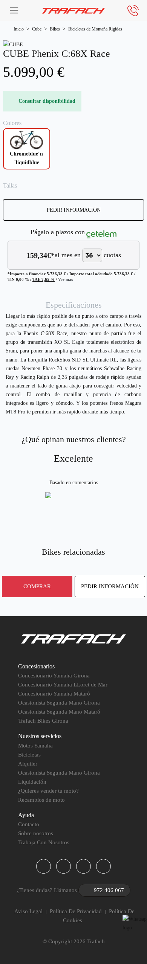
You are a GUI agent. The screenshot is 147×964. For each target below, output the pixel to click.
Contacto (28, 824)
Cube (36, 29)
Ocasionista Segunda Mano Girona (59, 703)
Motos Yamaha (35, 746)
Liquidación (32, 782)
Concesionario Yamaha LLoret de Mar (62, 685)
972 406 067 (109, 890)
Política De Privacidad (76, 911)
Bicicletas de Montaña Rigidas (95, 29)
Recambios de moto (41, 800)
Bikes (55, 29)
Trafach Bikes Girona (43, 721)
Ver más (65, 279)
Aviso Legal (28, 911)
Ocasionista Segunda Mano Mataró (59, 712)
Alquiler (27, 764)
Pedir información (74, 210)
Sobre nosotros (35, 833)
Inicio (19, 29)
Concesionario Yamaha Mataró (54, 694)
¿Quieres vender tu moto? (48, 791)
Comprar (37, 586)
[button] (43, 866)
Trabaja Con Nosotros (43, 842)
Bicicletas (29, 755)
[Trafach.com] (73, 10)
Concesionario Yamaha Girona (54, 676)
